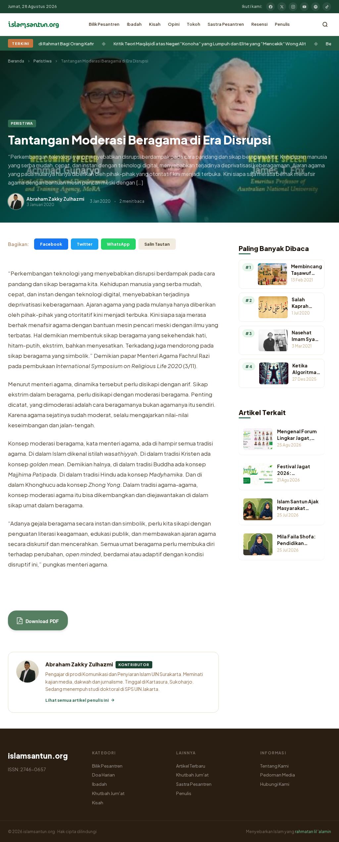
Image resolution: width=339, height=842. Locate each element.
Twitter (84, 244)
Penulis (282, 24)
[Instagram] (293, 6)
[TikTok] (326, 6)
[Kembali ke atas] (322, 832)
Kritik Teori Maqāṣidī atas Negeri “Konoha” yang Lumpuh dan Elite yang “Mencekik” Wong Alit (192, 43)
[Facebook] (270, 6)
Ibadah (134, 24)
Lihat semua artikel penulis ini (77, 700)
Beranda (16, 61)
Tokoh (193, 24)
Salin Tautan (157, 244)
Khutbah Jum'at (108, 793)
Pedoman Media (277, 775)
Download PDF (41, 621)
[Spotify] (315, 6)
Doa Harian (103, 775)
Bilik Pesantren (104, 24)
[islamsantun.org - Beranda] (33, 24)
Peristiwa (42, 61)
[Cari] (325, 24)
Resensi (259, 24)
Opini (173, 24)
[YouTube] (304, 6)
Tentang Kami (274, 766)
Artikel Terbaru (190, 766)
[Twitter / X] (281, 6)
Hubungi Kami (274, 784)
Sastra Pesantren (226, 24)
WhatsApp (118, 244)
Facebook (51, 244)
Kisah (155, 24)
